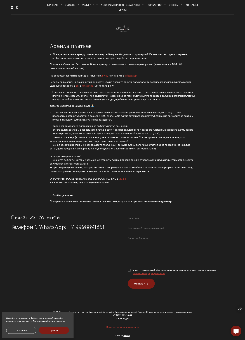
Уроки (122, 9)
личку (104, 75)
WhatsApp (131, 75)
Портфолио (154, 4)
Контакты (192, 4)
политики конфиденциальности (149, 273)
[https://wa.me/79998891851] (17, 7)
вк (77, 85)
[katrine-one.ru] (122, 29)
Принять (54, 330)
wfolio (127, 335)
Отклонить (21, 330)
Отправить (141, 283)
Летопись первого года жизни (120, 4)
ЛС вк (122, 178)
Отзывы (173, 4)
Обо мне (70, 4)
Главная (52, 4)
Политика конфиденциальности (122, 326)
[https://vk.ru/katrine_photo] (12, 7)
